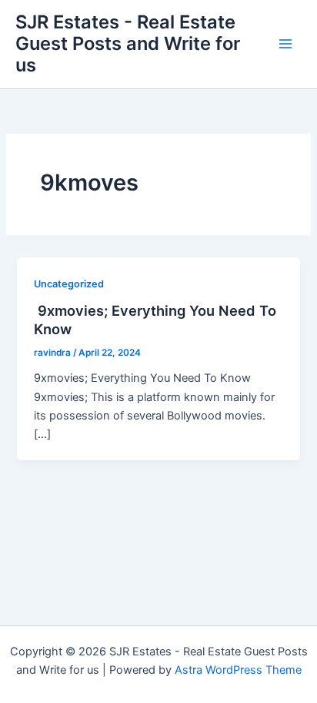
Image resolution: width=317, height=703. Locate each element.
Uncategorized (69, 284)
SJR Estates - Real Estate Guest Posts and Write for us (127, 44)
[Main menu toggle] (285, 44)
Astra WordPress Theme (238, 670)
